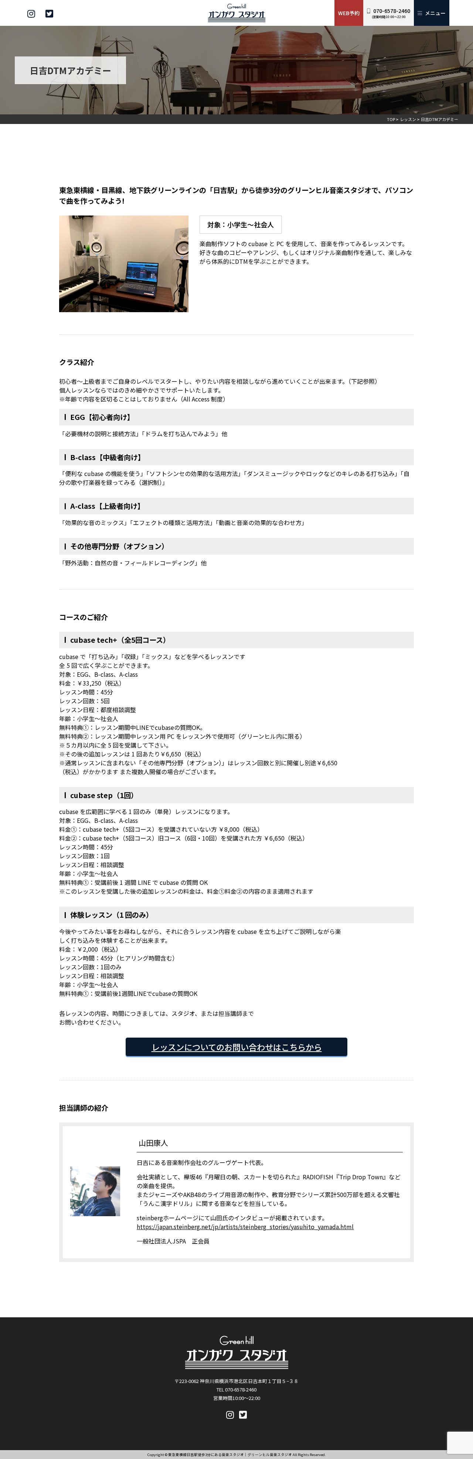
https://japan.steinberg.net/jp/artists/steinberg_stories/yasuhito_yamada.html (245, 1226)
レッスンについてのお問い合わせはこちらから (237, 1047)
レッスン (408, 119)
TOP (391, 119)
